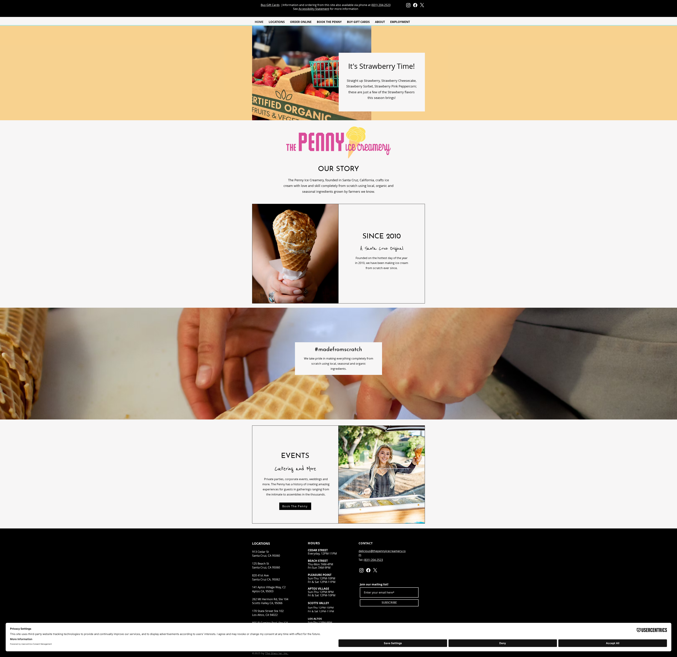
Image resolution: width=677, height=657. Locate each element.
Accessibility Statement (313, 9)
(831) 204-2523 (381, 5)
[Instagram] (408, 5)
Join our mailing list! (374, 584)
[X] (422, 5)
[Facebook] (415, 5)
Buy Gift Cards (270, 5)
